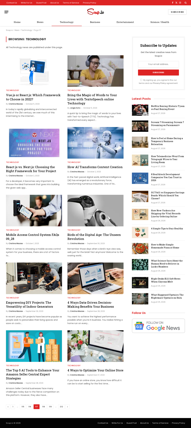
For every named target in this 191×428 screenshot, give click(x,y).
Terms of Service (71, 2)
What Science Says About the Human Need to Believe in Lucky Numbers (167, 263)
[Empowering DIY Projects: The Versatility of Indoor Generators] (34, 278)
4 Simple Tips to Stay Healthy (167, 228)
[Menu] (6, 12)
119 (50, 406)
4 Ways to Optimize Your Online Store (95, 370)
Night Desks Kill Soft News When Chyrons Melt (165, 280)
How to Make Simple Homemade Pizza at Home (165, 246)
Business (95, 22)
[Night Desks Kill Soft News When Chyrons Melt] (140, 282)
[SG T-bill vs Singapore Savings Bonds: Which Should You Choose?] (140, 196)
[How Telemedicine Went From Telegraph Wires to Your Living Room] (140, 160)
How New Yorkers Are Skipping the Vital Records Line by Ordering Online (165, 213)
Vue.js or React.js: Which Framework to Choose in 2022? (33, 97)
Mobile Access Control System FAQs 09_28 (32, 237)
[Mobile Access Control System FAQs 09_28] (34, 210)
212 (61, 406)
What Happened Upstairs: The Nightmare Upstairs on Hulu (167, 296)
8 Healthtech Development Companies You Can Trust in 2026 (166, 177)
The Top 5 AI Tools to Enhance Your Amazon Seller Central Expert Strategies (32, 374)
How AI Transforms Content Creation (95, 167)
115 (22, 406)
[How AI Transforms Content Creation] (95, 143)
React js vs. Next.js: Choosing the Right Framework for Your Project (31, 169)
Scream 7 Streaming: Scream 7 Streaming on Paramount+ (167, 124)
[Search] (185, 2)
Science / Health (159, 22)
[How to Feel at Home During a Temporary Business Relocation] (140, 142)
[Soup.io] (95, 12)
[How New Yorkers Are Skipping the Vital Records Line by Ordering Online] (140, 214)
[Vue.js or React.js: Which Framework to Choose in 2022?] (34, 71)
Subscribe (177, 12)
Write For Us (26, 2)
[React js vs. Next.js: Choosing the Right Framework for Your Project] (34, 143)
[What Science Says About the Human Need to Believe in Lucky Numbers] (140, 264)
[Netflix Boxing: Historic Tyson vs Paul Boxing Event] (140, 110)
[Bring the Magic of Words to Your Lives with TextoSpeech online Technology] (95, 71)
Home (17, 22)
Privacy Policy (89, 2)
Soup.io (9, 30)
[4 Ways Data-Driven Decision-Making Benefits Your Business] (95, 278)
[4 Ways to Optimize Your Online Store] (95, 346)
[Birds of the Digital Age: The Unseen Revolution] (95, 210)
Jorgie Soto (75, 108)
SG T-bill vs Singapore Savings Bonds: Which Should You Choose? (167, 195)
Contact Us (11, 2)
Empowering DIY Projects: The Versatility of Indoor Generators (29, 304)
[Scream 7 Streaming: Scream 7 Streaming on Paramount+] (140, 126)
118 (43, 406)
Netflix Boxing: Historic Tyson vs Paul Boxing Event (168, 107)
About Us (54, 2)
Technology (67, 22)
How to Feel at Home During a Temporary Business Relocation (167, 141)
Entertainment (125, 22)
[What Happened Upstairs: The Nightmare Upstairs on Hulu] (140, 298)
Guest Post (41, 2)
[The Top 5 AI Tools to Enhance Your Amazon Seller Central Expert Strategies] (34, 346)
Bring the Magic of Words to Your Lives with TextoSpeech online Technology (92, 99)
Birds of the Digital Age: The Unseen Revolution (94, 237)
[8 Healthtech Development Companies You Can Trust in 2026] (140, 178)
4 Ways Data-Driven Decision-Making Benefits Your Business (90, 304)
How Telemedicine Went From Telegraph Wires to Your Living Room (167, 159)
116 (29, 406)
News (40, 22)
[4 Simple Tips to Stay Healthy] (140, 232)
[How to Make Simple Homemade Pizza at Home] (140, 248)
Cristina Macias (16, 104)
